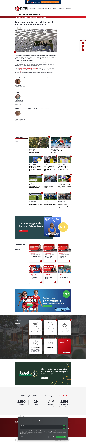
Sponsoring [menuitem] (68, 8)
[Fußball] (83, 43)
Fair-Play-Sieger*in (50, 329)
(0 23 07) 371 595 (18, 104)
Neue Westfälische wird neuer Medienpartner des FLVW (64, 186)
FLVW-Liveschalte (35, 347)
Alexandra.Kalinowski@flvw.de (20, 119)
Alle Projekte (66, 352)
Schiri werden (64, 329)
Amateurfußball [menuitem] (33, 8)
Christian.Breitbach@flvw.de (20, 103)
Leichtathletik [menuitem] (48, 8)
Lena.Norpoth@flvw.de (19, 87)
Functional (23, 425)
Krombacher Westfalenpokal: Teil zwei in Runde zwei (35, 204)
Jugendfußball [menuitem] (41, 8)
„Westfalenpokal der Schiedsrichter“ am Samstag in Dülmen (63, 168)
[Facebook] (15, 28)
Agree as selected (61, 436)
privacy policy (27, 433)
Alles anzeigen (17, 140)
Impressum (18, 416)
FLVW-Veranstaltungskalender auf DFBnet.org (28, 68)
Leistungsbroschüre (36, 329)
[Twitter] (18, 28)
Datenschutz (23, 416)
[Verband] (83, 49)
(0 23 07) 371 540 (18, 120)
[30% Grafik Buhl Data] (43, 2)
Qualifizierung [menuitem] (61, 8)
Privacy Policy (24, 436)
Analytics (23, 428)
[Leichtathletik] (83, 46)
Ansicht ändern (17, 141)
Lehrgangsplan (20, 71)
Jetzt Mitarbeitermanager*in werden (49, 186)
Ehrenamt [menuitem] (55, 8)
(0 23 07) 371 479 (18, 88)
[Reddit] (21, 28)
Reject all (52, 436)
